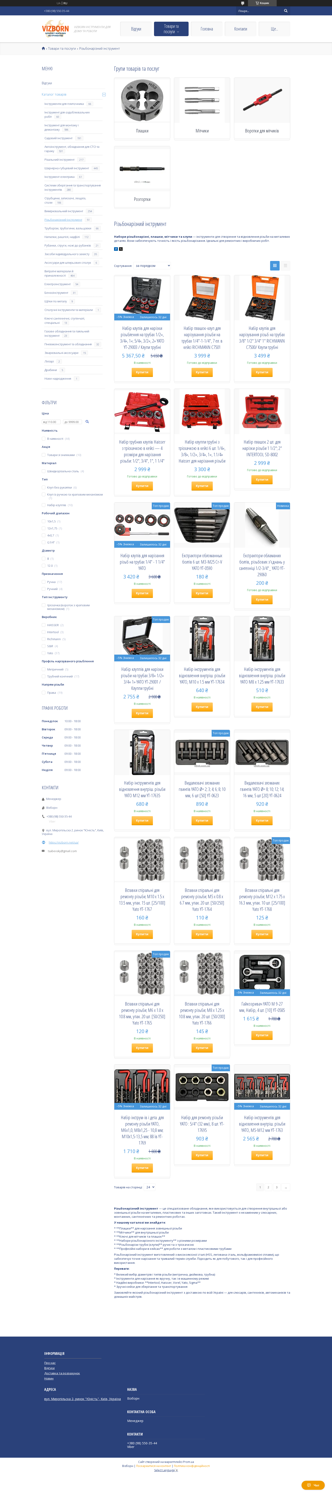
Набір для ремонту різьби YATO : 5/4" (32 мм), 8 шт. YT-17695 (202, 1123)
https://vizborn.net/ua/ (64, 842)
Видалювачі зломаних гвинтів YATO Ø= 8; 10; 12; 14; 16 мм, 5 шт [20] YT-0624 (262, 789)
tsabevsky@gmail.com (62, 851)
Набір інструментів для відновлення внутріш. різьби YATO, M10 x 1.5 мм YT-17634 (202, 675)
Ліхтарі (49, 361)
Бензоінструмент (56, 293)
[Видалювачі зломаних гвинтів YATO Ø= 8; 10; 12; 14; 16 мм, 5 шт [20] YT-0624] (262, 752)
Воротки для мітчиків (262, 130)
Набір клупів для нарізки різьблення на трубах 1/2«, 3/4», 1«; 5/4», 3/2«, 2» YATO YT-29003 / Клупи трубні (142, 337)
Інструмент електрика (59, 177)
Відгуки (136, 29)
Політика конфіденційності (192, 1466)
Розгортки (142, 199)
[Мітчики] (202, 100)
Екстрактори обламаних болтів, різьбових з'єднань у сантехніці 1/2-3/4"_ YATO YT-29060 (262, 565)
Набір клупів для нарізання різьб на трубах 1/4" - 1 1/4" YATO (142, 561)
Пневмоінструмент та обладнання (68, 344)
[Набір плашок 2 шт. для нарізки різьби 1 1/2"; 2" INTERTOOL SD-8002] (262, 411)
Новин (49, 1378)
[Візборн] (55, 29)
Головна (207, 29)
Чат (316, 1485)
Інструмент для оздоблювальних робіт (67, 114)
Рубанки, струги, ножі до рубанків (67, 245)
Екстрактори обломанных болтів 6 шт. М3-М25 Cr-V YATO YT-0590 (202, 561)
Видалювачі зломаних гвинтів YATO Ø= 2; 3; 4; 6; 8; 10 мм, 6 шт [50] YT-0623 (202, 789)
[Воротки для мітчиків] (262, 100)
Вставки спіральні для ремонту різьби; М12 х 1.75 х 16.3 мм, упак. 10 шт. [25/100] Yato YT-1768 (262, 899)
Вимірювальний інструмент (63, 211)
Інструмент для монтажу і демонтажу (61, 127)
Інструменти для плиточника (64, 104)
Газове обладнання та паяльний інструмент (66, 333)
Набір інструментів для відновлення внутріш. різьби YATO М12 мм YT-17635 (142, 789)
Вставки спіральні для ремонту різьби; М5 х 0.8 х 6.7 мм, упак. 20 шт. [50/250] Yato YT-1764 (202, 899)
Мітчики (202, 130)
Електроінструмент (57, 284)
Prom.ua (188, 1462)
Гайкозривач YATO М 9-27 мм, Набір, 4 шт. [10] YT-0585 (262, 1007)
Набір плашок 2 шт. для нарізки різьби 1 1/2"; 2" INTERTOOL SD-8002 (262, 448)
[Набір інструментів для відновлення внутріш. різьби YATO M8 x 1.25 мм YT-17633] (262, 638)
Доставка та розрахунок (62, 1373)
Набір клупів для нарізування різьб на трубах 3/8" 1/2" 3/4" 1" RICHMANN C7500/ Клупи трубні (262, 337)
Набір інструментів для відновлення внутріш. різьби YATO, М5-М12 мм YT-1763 (262, 1123)
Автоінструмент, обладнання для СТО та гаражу (71, 149)
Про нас (50, 1363)
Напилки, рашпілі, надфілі (62, 237)
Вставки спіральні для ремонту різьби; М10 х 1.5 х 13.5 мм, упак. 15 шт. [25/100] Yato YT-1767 (142, 899)
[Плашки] (142, 100)
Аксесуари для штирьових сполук (67, 263)
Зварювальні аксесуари (61, 353)
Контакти (240, 29)
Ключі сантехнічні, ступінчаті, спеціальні (64, 320)
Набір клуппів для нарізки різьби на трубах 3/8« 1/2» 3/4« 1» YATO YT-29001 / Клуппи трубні (142, 678)
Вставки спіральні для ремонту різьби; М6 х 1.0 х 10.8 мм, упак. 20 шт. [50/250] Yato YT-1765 (142, 1013)
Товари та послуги (171, 29)
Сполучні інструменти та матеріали (68, 310)
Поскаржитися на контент (153, 1466)
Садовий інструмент (58, 138)
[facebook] (116, 250)
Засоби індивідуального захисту (66, 254)
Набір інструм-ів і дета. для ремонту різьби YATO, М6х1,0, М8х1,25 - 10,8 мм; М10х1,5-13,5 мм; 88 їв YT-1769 (142, 1130)
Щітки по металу (55, 301)
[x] (121, 250)
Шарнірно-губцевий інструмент (66, 168)
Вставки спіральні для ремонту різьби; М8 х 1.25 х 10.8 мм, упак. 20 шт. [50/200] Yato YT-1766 (202, 1013)
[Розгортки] (142, 168)
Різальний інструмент (59, 159)
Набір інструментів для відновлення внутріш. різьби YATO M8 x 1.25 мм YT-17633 (262, 675)
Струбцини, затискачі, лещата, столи (65, 200)
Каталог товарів (54, 94)
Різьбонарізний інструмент (63, 220)
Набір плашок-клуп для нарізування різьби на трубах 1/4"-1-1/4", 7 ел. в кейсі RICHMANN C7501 (202, 337)
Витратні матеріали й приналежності (58, 273)
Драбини (50, 370)
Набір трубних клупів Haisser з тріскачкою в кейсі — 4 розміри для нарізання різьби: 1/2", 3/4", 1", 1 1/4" (142, 451)
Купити (142, 372)
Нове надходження (57, 378)
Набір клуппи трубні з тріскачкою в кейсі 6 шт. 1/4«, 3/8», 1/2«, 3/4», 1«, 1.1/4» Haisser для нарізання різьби (202, 451)
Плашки (142, 130)
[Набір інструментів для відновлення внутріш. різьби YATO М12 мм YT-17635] (142, 752)
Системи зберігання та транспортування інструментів (72, 187)
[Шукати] (285, 10)
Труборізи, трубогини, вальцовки (67, 228)
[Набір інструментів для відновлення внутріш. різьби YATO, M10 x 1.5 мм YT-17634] (202, 638)
